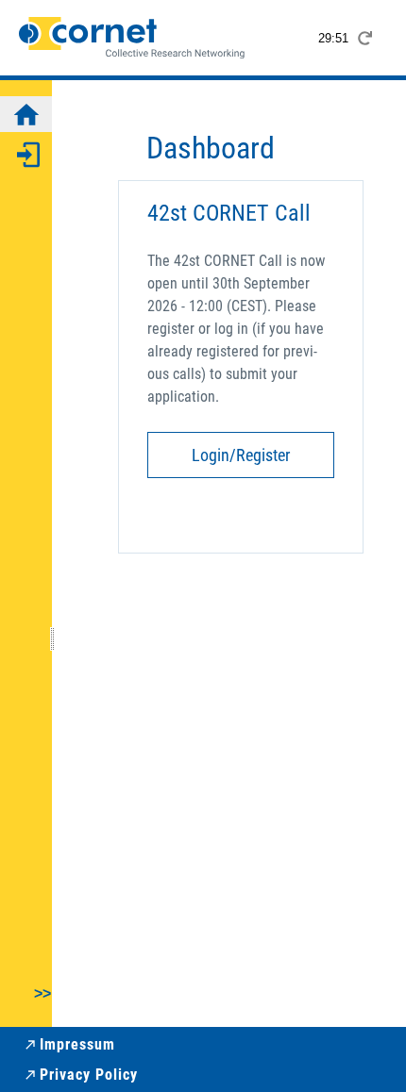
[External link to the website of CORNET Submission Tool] (132, 37)
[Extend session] (364, 38)
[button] (26, 999)
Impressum (77, 1044)
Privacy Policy (89, 1075)
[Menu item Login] (26, 154)
